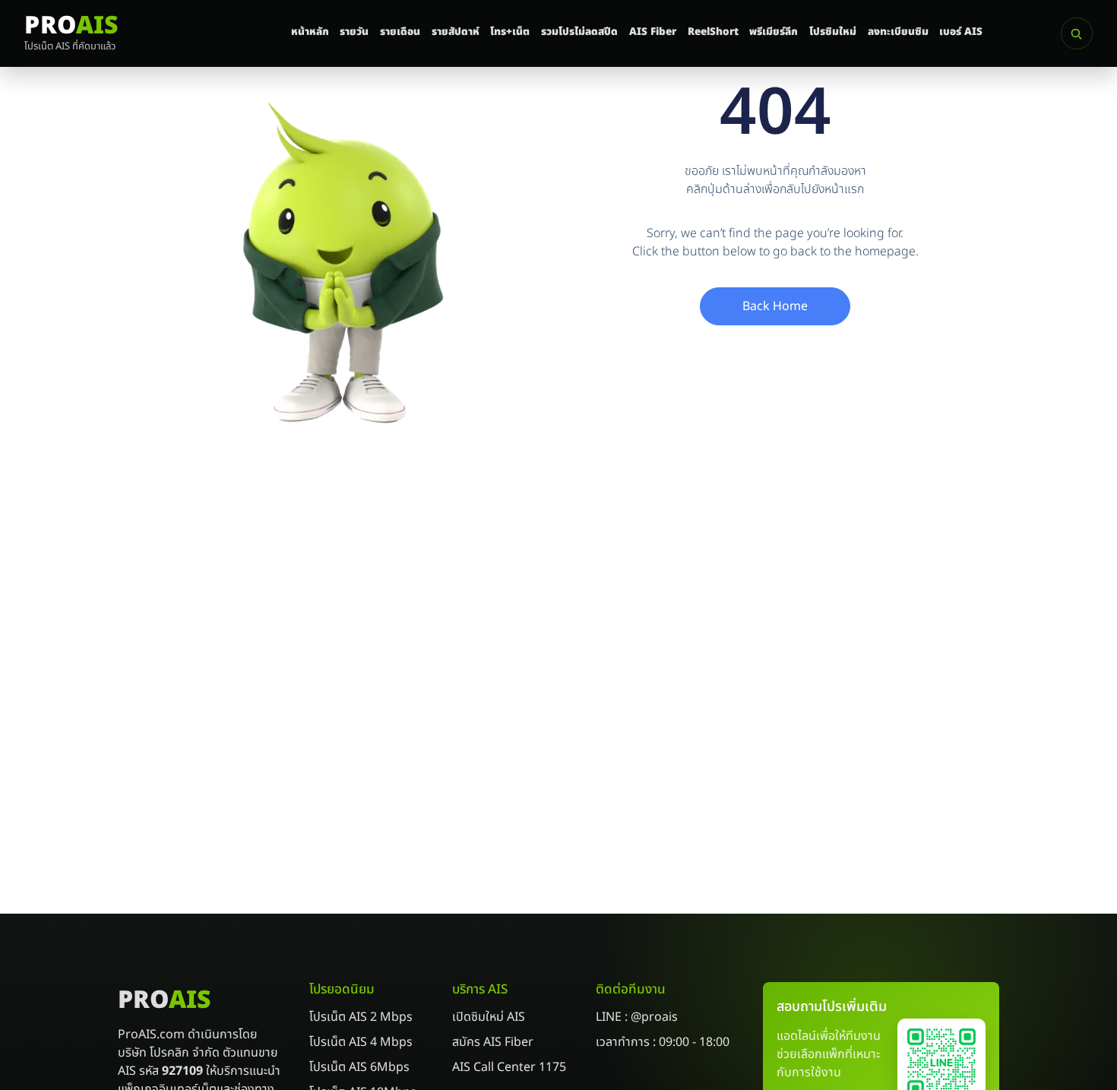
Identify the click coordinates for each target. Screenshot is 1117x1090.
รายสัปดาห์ (455, 32)
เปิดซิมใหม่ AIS (488, 1017)
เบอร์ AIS (961, 32)
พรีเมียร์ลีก (773, 32)
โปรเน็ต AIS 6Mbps (359, 1067)
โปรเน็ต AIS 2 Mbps (361, 1017)
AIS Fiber (652, 32)
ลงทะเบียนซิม (898, 32)
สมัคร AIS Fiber (492, 1042)
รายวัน (354, 32)
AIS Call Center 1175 (509, 1067)
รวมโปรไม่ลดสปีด (579, 32)
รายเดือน (400, 32)
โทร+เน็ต (510, 32)
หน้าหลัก (310, 32)
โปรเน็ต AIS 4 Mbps (361, 1042)
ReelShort (713, 32)
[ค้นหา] (1077, 33)
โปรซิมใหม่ (832, 32)
